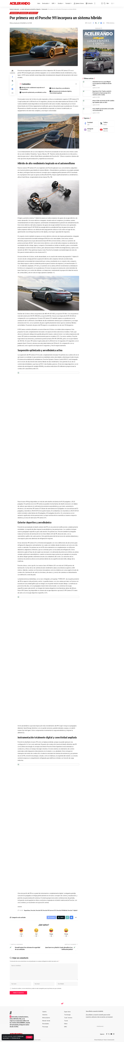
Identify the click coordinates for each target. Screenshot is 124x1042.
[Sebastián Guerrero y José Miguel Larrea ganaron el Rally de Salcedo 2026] (87, 84)
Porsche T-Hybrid (72, 910)
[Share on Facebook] (93, 23)
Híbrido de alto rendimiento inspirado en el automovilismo (32, 88)
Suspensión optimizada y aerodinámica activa (33, 92)
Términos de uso (15, 1038)
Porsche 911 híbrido (62, 910)
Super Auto (33, 13)
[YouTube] (111, 1034)
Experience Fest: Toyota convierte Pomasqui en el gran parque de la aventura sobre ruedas (102, 92)
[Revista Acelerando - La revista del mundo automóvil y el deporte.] (20, 3)
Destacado (14, 13)
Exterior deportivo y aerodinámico (60, 88)
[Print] (101, 23)
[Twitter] (106, 123)
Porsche (33, 910)
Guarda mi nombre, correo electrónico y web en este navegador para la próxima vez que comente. (36, 988)
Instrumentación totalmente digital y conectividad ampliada (61, 92)
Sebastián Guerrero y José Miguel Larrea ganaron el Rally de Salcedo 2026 (102, 83)
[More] (103, 23)
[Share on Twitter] (96, 23)
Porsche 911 (39, 910)
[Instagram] (90, 130)
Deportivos (27, 910)
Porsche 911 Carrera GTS (49, 910)
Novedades (23, 13)
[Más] (95, 3)
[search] (104, 3)
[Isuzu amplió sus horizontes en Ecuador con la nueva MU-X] (87, 111)
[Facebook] (90, 123)
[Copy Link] (98, 23)
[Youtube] (106, 130)
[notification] (102, 3)
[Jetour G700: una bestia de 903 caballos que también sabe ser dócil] (87, 103)
